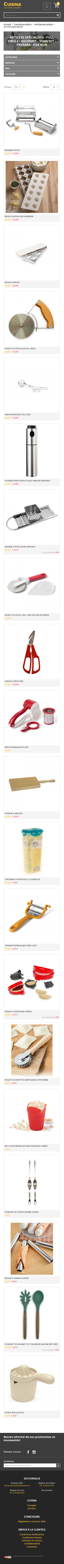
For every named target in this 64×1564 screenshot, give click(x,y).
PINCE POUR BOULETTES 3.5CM (18, 415)
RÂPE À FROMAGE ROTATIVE (16, 747)
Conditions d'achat (32, 1537)
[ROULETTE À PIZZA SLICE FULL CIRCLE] (32, 319)
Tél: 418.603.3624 (17, 1491)
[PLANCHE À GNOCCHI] (32, 784)
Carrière (31, 1508)
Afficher (46, 87)
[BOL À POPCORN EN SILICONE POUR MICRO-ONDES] (32, 1117)
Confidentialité (32, 1543)
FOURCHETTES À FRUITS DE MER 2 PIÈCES (22, 1212)
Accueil (7, 24)
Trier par (7, 87)
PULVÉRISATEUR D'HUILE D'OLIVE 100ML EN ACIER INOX (27, 481)
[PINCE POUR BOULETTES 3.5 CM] (32, 385)
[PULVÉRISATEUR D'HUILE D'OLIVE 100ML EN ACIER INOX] (32, 451)
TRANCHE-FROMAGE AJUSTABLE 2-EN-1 (21, 946)
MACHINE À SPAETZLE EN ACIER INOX (20, 547)
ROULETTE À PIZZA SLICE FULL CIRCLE (20, 349)
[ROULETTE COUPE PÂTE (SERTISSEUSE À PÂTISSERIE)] (32, 1050)
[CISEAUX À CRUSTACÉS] (32, 652)
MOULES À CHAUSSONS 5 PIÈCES (18, 1012)
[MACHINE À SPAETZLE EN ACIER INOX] (32, 517)
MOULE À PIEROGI (12, 282)
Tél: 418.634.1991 (46, 1484)
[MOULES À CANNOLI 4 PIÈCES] (32, 1249)
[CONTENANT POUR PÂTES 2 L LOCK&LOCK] (32, 850)
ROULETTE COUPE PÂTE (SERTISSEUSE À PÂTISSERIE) (26, 1080)
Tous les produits (23, 24)
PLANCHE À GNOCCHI (13, 813)
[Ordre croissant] (24, 87)
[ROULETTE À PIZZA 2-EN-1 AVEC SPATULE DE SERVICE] (32, 586)
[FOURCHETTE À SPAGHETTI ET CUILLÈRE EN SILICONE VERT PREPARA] (32, 1315)
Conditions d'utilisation (32, 1534)
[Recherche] (58, 15)
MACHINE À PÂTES (12, 150)
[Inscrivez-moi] (58, 1465)
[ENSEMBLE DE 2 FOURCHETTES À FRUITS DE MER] (32, 1183)
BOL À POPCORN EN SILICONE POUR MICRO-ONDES (26, 1146)
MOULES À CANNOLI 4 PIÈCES (17, 1278)
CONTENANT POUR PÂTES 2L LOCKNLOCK (22, 879)
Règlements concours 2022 (32, 1521)
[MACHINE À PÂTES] (32, 121)
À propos (31, 1505)
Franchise (32, 1546)
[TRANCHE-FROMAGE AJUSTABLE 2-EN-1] (32, 916)
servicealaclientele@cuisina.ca (17, 1485)
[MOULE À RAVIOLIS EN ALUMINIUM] (32, 187)
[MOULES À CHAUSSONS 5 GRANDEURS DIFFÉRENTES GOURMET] (32, 982)
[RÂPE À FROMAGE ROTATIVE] (32, 718)
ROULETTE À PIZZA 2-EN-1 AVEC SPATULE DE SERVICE (27, 615)
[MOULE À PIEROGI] (32, 253)
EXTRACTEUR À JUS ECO (14, 1413)
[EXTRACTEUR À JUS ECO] (32, 1383)
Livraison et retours (32, 1540)
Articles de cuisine (44, 24)
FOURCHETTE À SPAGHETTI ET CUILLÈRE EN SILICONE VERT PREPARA (32, 1344)
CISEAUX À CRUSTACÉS (14, 681)
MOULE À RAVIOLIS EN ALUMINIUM (19, 216)
